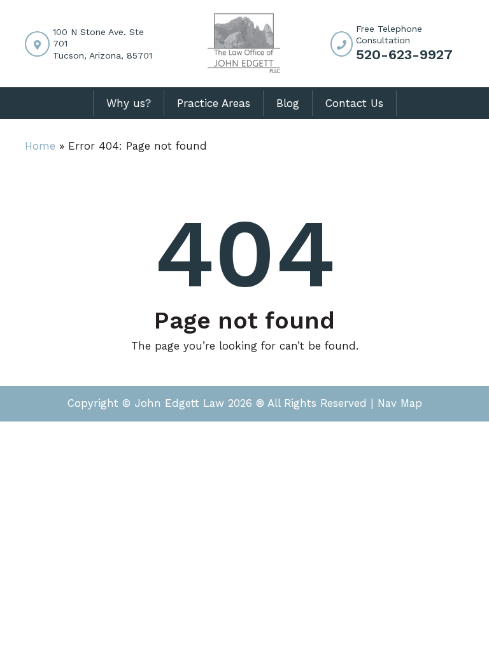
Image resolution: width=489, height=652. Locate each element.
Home (40, 145)
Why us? (128, 103)
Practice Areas (213, 103)
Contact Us (354, 103)
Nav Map (400, 403)
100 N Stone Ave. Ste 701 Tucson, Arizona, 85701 (102, 43)
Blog (287, 103)
